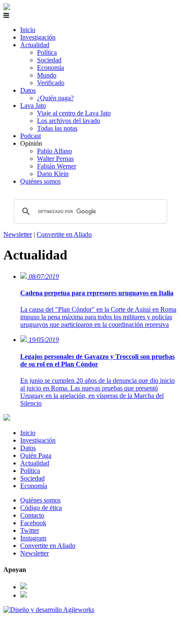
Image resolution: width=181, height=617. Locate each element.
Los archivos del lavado (68, 120)
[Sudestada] (6, 7)
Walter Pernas (55, 158)
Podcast (30, 135)
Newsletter (17, 234)
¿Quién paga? (55, 97)
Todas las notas (57, 128)
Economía (50, 67)
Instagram (33, 538)
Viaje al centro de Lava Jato (74, 113)
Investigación (38, 37)
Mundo (46, 75)
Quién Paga (35, 455)
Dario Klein (53, 173)
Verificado (50, 82)
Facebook (33, 522)
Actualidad (34, 44)
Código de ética (41, 507)
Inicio (27, 29)
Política (47, 52)
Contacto (32, 515)
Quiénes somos (40, 181)
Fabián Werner (56, 166)
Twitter (29, 530)
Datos (28, 90)
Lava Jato (33, 105)
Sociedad (49, 60)
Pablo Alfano (54, 151)
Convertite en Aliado (64, 234)
